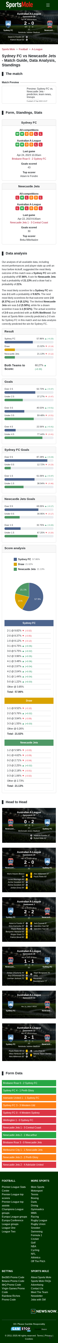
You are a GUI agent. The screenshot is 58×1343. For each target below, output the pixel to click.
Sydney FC (8, 30)
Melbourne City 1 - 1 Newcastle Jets (23, 1150)
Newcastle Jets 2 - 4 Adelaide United (23, 1164)
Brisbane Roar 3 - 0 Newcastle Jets (22, 1142)
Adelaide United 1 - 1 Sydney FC (21, 1098)
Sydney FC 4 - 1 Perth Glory (18, 1090)
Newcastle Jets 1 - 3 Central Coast (29, 222)
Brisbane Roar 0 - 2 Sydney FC (29, 158)
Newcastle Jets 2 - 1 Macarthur (20, 1135)
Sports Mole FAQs (41, 1281)
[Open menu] (47, 5)
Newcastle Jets (51, 30)
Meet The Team (39, 1292)
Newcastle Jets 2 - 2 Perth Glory (20, 1157)
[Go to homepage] (19, 4)
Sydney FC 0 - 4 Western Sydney (21, 1112)
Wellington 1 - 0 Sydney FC (18, 1120)
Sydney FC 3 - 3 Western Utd (19, 1105)
